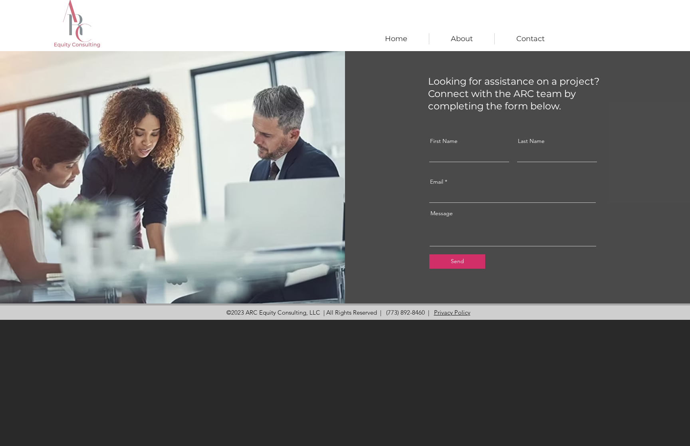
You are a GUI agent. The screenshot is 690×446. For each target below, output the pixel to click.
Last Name (531, 141)
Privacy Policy (452, 312)
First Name (444, 141)
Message (441, 213)
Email (436, 181)
